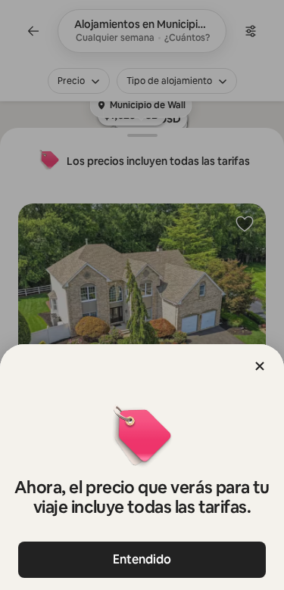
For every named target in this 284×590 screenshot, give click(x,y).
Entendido (142, 559)
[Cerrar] (260, 366)
